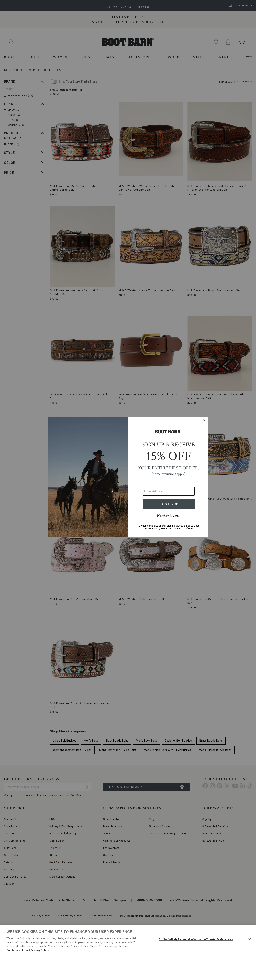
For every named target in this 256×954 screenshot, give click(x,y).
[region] (128, 939)
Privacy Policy (39, 949)
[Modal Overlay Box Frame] (128, 477)
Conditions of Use (17, 949)
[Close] (249, 939)
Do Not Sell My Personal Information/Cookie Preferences (196, 939)
